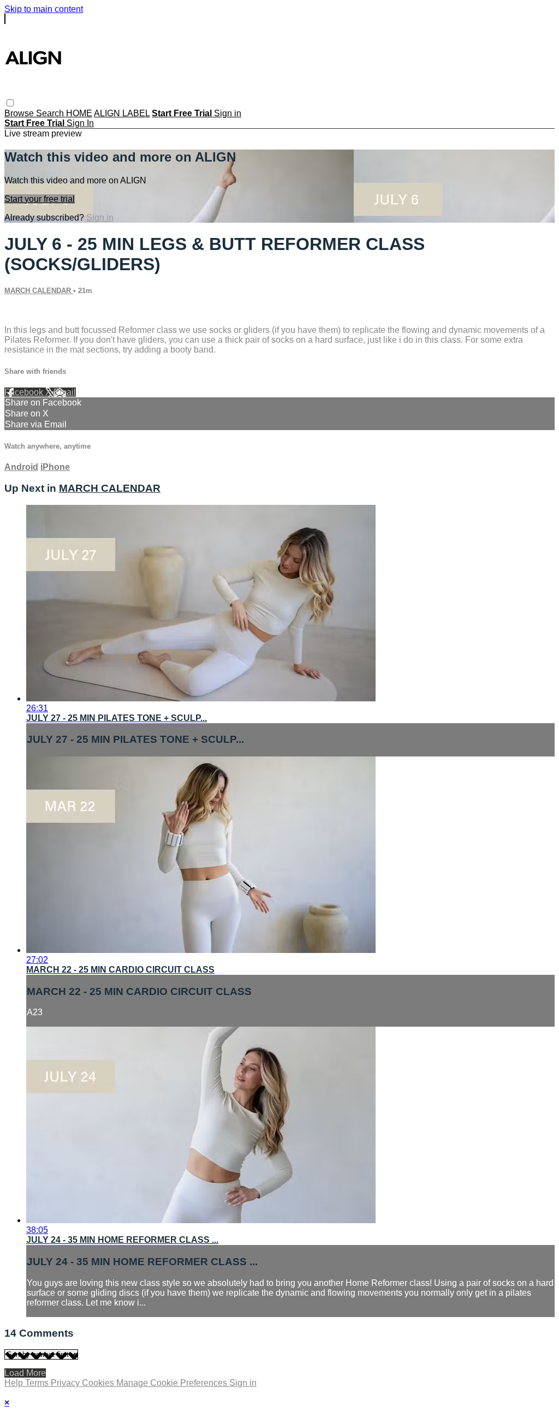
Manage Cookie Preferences (172, 1382)
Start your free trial (39, 199)
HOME (79, 113)
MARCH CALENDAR (38, 291)
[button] (10, 102)
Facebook (24, 392)
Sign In (80, 123)
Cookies (99, 1382)
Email (64, 392)
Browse (20, 113)
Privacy (66, 1382)
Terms (38, 1382)
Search (51, 113)
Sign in (227, 113)
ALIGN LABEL (122, 113)
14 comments (30, 311)
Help (14, 1382)
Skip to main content (43, 9)
